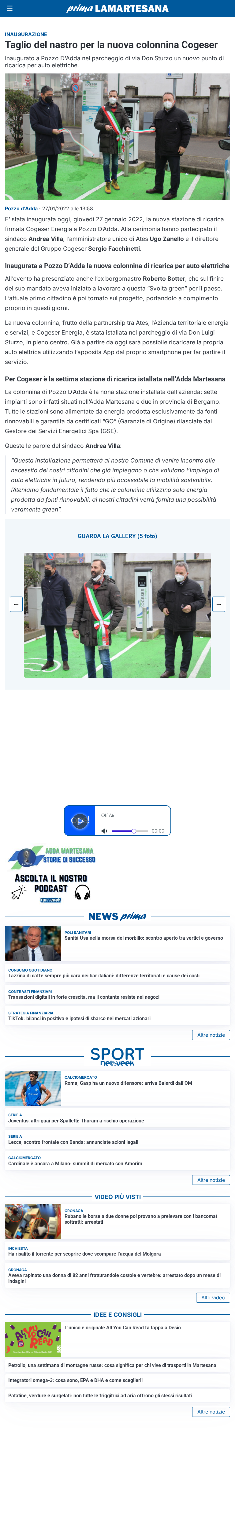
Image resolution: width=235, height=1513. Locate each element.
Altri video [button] (213, 1297)
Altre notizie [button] (211, 1035)
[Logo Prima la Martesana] (117, 8)
